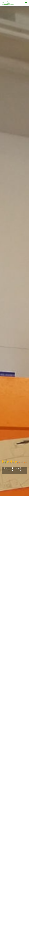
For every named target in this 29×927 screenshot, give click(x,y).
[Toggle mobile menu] (26, 3)
